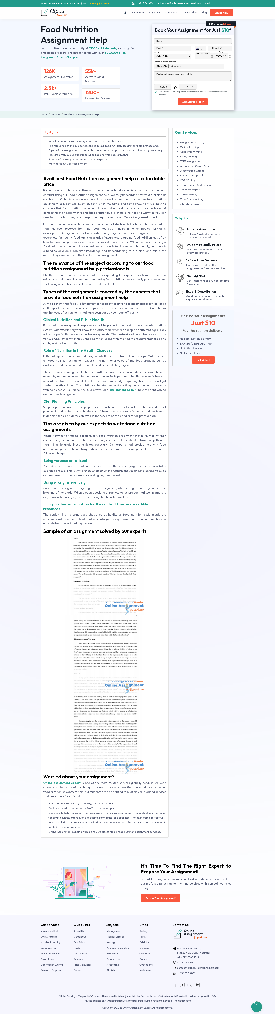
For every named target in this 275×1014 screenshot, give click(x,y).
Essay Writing (188, 156)
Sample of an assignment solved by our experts (77, 159)
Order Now (221, 12)
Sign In (208, 2)
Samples (170, 12)
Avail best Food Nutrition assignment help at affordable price (85, 141)
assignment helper (123, 390)
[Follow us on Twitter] (182, 984)
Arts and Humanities (117, 947)
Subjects (153, 12)
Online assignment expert (62, 783)
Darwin (143, 959)
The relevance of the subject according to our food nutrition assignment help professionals (104, 145)
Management (113, 931)
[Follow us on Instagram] (189, 984)
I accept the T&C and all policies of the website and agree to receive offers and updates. (193, 91)
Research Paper (190, 189)
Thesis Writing (188, 194)
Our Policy (79, 942)
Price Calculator (82, 964)
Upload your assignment (165, 61)
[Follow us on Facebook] (174, 984)
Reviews (78, 959)
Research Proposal (191, 175)
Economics (112, 953)
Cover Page (47, 959)
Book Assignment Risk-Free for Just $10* (75, 3)
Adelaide (144, 942)
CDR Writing (187, 180)
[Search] (124, 12)
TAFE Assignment (190, 161)
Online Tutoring (189, 147)
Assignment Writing (192, 142)
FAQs (77, 947)
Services (137, 12)
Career (77, 970)
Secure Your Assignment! (161, 898)
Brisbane (144, 947)
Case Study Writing (191, 199)
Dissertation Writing (192, 170)
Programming (113, 959)
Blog (204, 12)
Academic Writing (191, 151)
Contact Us (80, 936)
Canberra (144, 953)
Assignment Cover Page (195, 166)
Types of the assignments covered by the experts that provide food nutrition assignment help (105, 150)
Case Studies (189, 12)
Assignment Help (50, 931)
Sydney (143, 931)
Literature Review (191, 203)
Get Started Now (193, 102)
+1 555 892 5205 (144, 2)
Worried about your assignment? (68, 163)
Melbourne (145, 970)
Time (221, 52)
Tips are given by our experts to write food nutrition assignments (88, 154)
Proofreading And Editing (195, 185)
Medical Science (115, 936)
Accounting (112, 964)
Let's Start (203, 360)
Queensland (146, 964)
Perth (142, 936)
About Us (79, 931)
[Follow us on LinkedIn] (197, 984)
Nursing (110, 942)
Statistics (111, 970)
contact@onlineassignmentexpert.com (181, 2)
